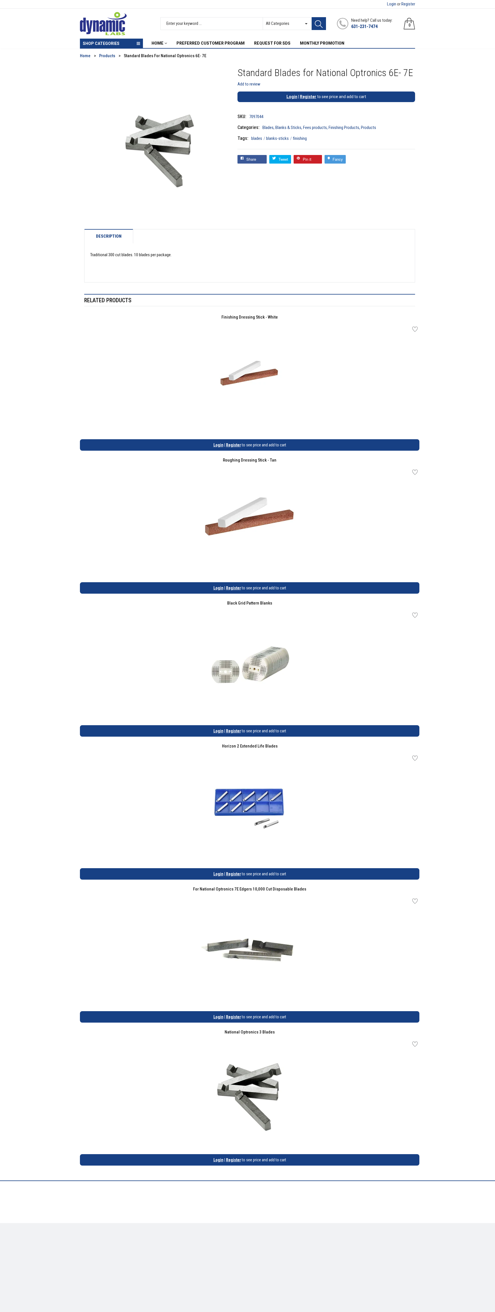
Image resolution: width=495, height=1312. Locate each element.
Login (391, 4)
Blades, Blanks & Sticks (281, 127)
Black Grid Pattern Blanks (249, 603)
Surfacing (89, 1260)
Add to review (248, 84)
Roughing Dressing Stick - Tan (249, 460)
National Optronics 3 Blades (250, 1032)
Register (408, 4)
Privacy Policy (178, 1252)
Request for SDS (180, 1260)
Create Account (266, 1244)
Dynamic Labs (262, 1280)
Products (368, 127)
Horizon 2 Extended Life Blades (250, 746)
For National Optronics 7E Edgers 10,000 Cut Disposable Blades (249, 889)
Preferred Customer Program (192, 1269)
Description (108, 236)
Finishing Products (344, 127)
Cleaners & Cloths (96, 1244)
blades (258, 138)
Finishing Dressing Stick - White (249, 317)
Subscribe (402, 1245)
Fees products (315, 127)
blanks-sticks (279, 138)
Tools (85, 1252)
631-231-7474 (364, 26)
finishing (300, 138)
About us (174, 1244)
